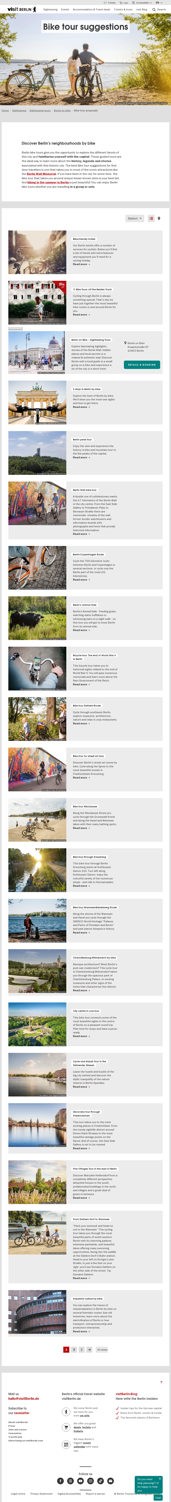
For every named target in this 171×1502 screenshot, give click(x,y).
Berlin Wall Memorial (41, 174)
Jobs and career (17, 1429)
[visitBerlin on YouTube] (80, 1481)
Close (160, 1478)
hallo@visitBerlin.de (23, 1399)
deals (77, 1427)
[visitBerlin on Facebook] (60, 1481)
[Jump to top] (161, 1383)
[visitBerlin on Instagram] (90, 1481)
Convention (14, 1433)
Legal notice (18, 1493)
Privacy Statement (41, 1493)
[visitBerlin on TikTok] (100, 1481)
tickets (78, 1431)
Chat (158, 1497)
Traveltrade (15, 1437)
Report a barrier (95, 1493)
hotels (86, 1427)
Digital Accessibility (69, 1493)
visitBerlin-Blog (126, 1394)
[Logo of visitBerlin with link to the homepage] (21, 9)
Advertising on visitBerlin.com (25, 1440)
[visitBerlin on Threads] (70, 1481)
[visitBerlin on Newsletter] (110, 1481)
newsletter (21, 1413)
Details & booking (142, 364)
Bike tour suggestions (85, 26)
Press (11, 1426)
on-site (85, 1415)
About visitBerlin (18, 1422)
